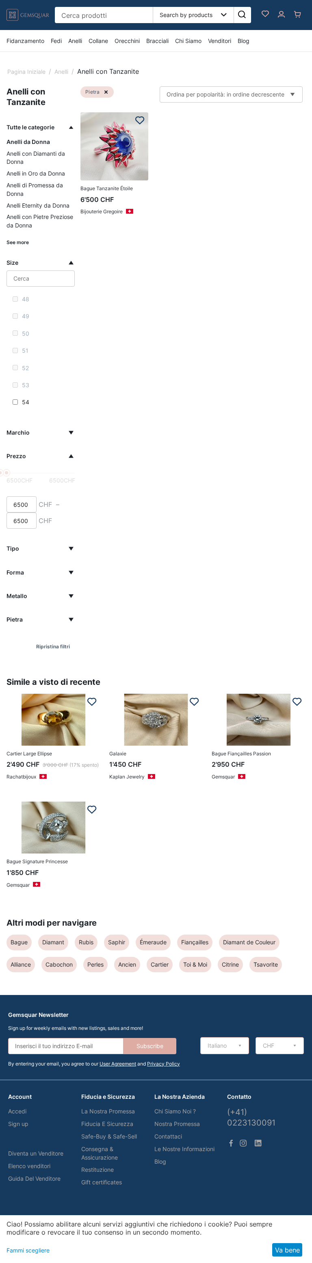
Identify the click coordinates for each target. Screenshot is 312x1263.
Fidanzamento (25, 40)
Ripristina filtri (53, 646)
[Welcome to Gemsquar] (27, 21)
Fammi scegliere (28, 1250)
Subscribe (149, 1045)
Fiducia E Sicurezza (107, 1123)
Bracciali (157, 40)
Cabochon (59, 964)
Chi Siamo (188, 40)
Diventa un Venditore (35, 1153)
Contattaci (168, 1136)
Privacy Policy (163, 1064)
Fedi (56, 40)
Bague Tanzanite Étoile (106, 188)
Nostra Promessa (177, 1123)
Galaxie (117, 754)
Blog (243, 40)
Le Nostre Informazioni (184, 1148)
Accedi (17, 1111)
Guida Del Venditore (34, 1178)
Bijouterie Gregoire (101, 211)
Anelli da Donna (28, 141)
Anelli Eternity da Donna (37, 205)
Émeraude (153, 942)
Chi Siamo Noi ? (175, 1111)
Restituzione (97, 1169)
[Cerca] (241, 15)
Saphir (116, 942)
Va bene (287, 1250)
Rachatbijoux (21, 777)
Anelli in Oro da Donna (35, 173)
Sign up (18, 1123)
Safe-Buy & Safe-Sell (109, 1136)
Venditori (219, 40)
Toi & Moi (195, 964)
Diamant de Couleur (249, 942)
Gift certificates (101, 1182)
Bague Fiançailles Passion (241, 754)
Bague (19, 942)
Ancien (127, 964)
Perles (95, 964)
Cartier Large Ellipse (29, 754)
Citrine (230, 964)
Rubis (86, 942)
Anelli (75, 40)
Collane (98, 40)
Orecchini (127, 40)
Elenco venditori (29, 1165)
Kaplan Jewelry (127, 777)
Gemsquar (223, 777)
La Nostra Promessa (108, 1111)
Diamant (53, 942)
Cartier (160, 964)
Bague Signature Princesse (37, 861)
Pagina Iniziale (26, 71)
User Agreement (118, 1064)
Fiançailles (194, 942)
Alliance (21, 964)
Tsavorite (266, 964)
